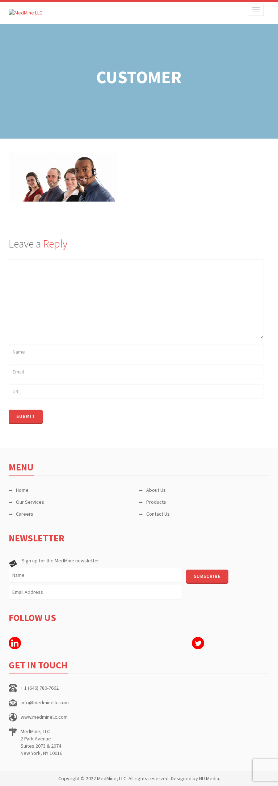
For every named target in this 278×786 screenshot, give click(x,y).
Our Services (30, 502)
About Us (156, 490)
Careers (24, 514)
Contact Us (158, 514)
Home (22, 490)
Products (156, 502)
